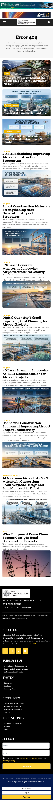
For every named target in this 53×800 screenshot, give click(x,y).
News (7, 73)
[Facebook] (5, 651)
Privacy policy (8, 760)
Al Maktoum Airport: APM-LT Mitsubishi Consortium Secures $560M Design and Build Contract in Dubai (25, 483)
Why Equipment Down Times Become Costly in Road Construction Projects (25, 537)
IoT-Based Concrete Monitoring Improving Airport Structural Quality (23, 268)
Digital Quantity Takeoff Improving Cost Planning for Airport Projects (25, 321)
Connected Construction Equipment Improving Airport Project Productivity (26, 426)
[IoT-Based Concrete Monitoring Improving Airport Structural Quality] (26, 294)
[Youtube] (25, 651)
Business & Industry (12, 131)
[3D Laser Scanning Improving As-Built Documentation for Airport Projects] (26, 400)
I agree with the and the (24, 759)
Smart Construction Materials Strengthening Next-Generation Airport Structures (26, 211)
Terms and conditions (29, 758)
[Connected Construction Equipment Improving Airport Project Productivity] (26, 455)
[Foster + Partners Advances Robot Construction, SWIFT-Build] (26, 132)
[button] (4, 22)
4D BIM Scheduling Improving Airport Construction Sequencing (26, 157)
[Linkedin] (18, 651)
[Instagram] (12, 651)
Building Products (11, 105)
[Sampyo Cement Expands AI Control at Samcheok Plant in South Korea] (26, 102)
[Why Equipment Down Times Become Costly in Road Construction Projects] (26, 563)
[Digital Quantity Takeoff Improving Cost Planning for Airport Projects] (26, 347)
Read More (34, 644)
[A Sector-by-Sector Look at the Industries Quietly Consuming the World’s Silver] (26, 73)
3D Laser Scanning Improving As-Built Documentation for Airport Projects (25, 373)
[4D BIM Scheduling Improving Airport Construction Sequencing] (26, 183)
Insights (6, 151)
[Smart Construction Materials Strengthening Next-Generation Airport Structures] (26, 242)
